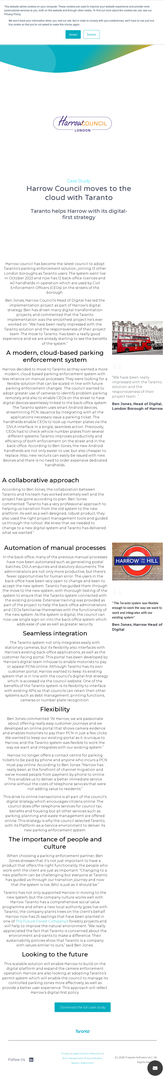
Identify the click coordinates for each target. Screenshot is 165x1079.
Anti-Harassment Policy (76, 1058)
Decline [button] (91, 34)
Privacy (65, 1053)
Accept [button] (73, 34)
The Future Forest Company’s (42, 921)
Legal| (76, 1053)
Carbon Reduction (91, 1053)
